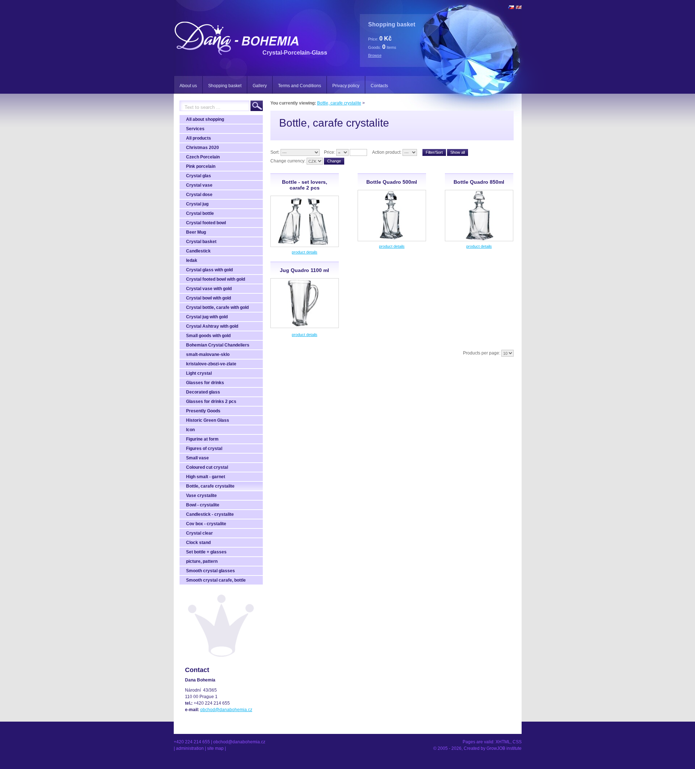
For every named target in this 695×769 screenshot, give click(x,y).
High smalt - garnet (205, 476)
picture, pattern (202, 561)
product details (304, 252)
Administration (190, 748)
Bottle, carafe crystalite (210, 486)
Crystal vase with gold (209, 288)
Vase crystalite (201, 495)
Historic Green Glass (207, 420)
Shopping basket (224, 85)
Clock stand (198, 542)
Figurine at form (202, 439)
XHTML (503, 741)
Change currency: (288, 160)
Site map (215, 748)
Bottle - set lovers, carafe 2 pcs (304, 185)
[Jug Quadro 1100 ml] (304, 326)
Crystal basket (201, 241)
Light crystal (199, 373)
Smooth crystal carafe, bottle (216, 580)
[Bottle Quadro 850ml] (479, 240)
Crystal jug (197, 204)
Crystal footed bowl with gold (215, 279)
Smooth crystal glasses (210, 570)
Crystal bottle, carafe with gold (217, 307)
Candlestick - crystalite (210, 514)
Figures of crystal (204, 448)
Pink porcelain (200, 166)
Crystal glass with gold (209, 269)
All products (198, 138)
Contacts (379, 85)
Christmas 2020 (202, 147)
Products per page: (481, 353)
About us (188, 85)
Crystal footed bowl (206, 222)
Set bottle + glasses (206, 552)
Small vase (197, 457)
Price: (329, 152)
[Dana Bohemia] (236, 52)
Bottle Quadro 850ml (479, 182)
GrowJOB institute (504, 748)
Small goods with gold (208, 335)
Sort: (274, 152)
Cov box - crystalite (206, 523)
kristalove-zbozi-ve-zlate (211, 363)
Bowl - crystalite (202, 504)
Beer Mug (196, 232)
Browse (375, 55)
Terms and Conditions (299, 85)
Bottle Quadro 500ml (391, 182)
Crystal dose (199, 194)
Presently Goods (203, 410)
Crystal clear (199, 533)
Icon (190, 429)
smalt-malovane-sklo (207, 354)
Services (195, 128)
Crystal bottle (200, 213)
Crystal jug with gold (207, 316)
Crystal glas (198, 175)
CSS (517, 741)
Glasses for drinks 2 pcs (211, 401)
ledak (191, 260)
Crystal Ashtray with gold (212, 326)
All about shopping (205, 119)
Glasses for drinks (205, 382)
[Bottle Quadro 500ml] (392, 240)
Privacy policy (345, 85)
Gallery (260, 85)
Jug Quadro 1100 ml (304, 270)
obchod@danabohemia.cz (226, 709)
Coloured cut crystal (207, 467)
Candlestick (198, 251)
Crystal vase (199, 185)
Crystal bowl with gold (208, 298)
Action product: (386, 152)
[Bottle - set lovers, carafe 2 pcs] (304, 245)
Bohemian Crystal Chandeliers (217, 345)
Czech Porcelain (203, 157)
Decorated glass (203, 392)
